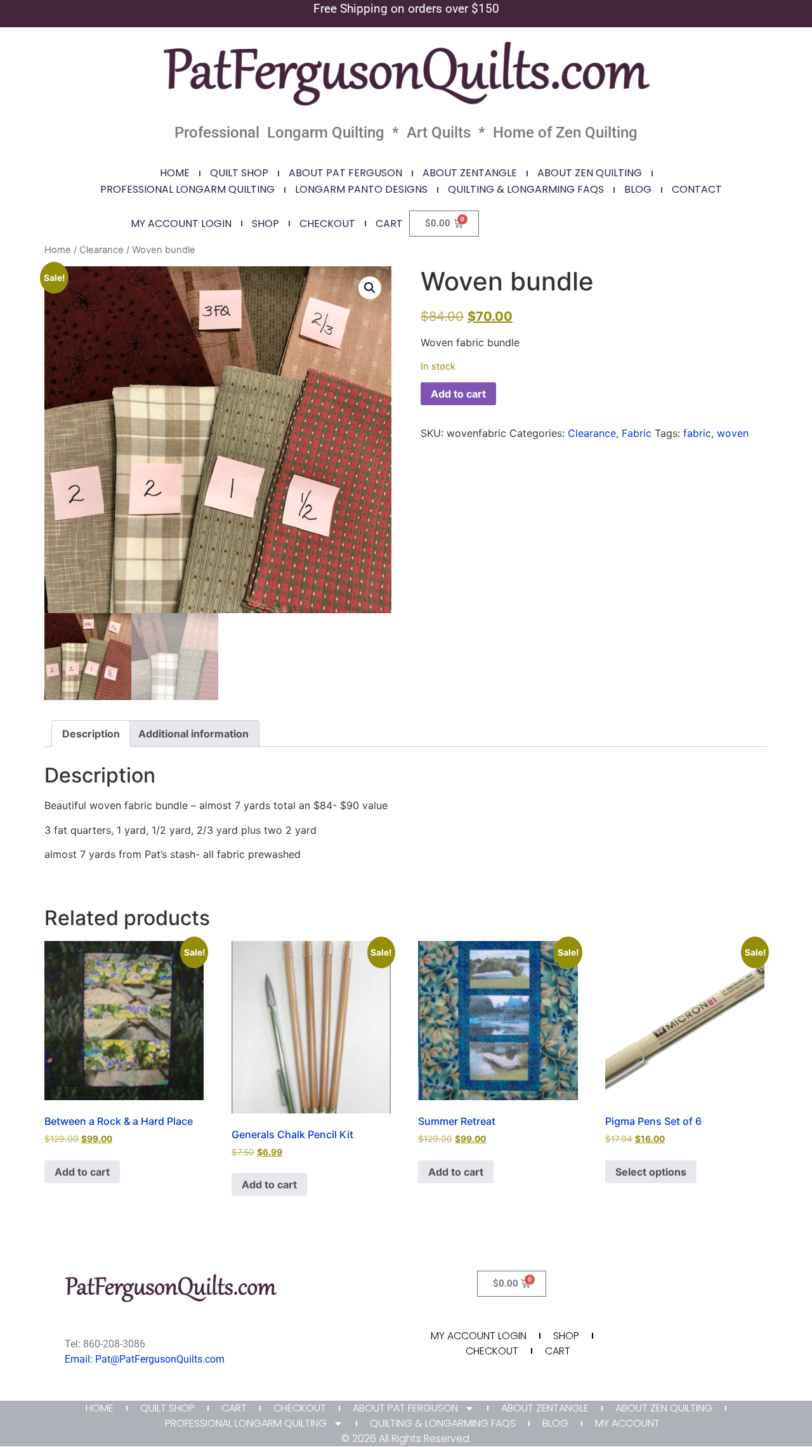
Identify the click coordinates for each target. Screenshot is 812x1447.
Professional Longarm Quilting (187, 189)
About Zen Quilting (589, 172)
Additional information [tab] (193, 733)
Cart (389, 223)
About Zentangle (469, 172)
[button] (369, 287)
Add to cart (458, 393)
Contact (697, 189)
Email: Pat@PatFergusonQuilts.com (145, 1359)
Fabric (637, 433)
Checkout (327, 223)
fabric (697, 433)
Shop (265, 223)
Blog (638, 189)
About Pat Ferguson (345, 172)
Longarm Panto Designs (361, 189)
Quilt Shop (239, 172)
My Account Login (181, 223)
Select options (650, 1171)
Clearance (101, 250)
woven (733, 433)
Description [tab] (91, 733)
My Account (627, 1423)
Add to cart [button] (82, 1171)
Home (175, 172)
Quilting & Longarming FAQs (526, 189)
